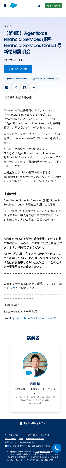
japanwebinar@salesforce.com (33, 318)
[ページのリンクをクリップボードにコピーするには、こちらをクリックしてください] (33, 87)
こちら (8, 288)
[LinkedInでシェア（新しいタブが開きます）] (7, 87)
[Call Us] (56, 448)
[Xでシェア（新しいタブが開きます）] (15, 87)
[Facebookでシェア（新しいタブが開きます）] (24, 87)
